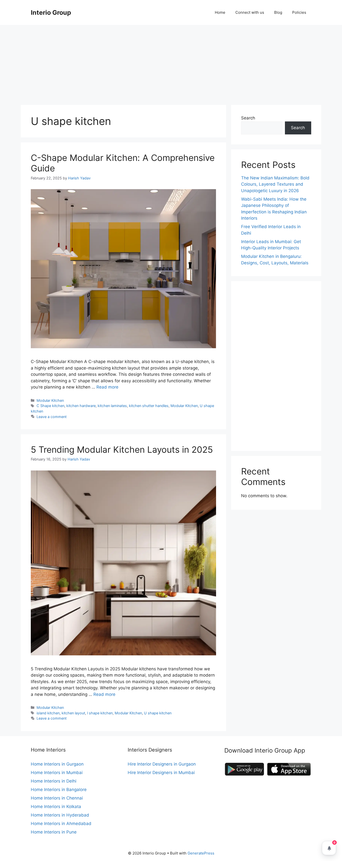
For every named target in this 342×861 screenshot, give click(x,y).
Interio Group (51, 12)
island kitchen (48, 713)
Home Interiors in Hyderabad (60, 815)
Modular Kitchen (50, 400)
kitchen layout (73, 713)
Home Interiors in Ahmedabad (61, 823)
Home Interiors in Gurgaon (57, 764)
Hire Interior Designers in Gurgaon (162, 764)
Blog (278, 12)
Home (220, 12)
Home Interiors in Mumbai (57, 772)
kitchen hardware (81, 406)
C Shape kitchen (50, 406)
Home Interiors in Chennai (57, 798)
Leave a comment (52, 417)
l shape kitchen (100, 713)
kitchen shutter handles (148, 406)
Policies (299, 12)
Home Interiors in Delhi (53, 781)
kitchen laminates (112, 406)
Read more (107, 387)
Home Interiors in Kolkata (56, 806)
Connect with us (249, 12)
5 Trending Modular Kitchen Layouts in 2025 (122, 449)
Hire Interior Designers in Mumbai (161, 772)
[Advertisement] (171, 62)
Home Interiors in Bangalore (59, 789)
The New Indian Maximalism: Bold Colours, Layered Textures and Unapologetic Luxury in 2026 (275, 184)
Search (248, 117)
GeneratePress (201, 853)
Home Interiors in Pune (54, 832)
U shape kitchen (158, 713)
